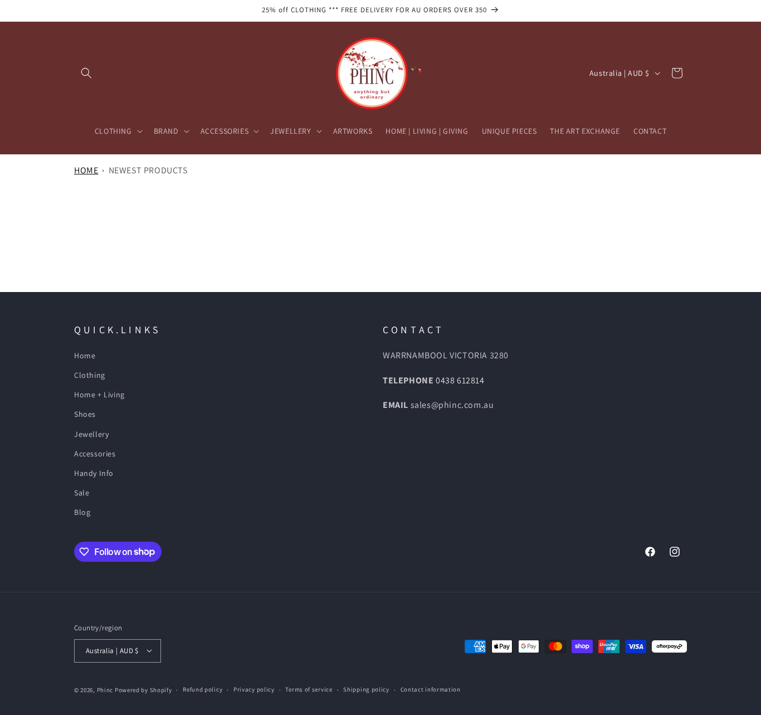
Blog (82, 512)
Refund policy (202, 689)
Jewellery (91, 434)
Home (86, 170)
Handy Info (94, 473)
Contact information (431, 689)
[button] (86, 73)
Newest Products (148, 170)
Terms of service (308, 689)
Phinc (106, 689)
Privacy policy (254, 689)
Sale (81, 493)
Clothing (89, 375)
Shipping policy (366, 689)
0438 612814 (460, 380)
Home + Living (99, 395)
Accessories (95, 454)
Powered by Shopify (143, 689)
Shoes (85, 414)
